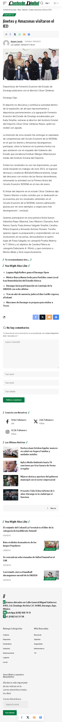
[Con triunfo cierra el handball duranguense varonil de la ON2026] (51, 574)
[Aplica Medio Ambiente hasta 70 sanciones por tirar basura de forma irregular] (10, 466)
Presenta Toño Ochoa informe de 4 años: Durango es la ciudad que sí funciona (37, 494)
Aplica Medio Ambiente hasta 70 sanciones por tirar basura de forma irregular (38, 465)
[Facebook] (17, 421)
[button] (5, 3)
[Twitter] (45, 421)
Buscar (53, 508)
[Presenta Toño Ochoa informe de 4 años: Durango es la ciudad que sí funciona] (10, 494)
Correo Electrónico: (12, 699)
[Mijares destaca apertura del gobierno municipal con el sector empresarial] (10, 480)
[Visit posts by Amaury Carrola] (6, 43)
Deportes (9, 15)
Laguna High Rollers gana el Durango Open (27, 272)
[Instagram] (17, 432)
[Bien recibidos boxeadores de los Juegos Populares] (51, 545)
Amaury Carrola (16, 41)
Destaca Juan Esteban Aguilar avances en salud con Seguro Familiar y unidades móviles (39, 451)
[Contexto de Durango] (24, 3)
